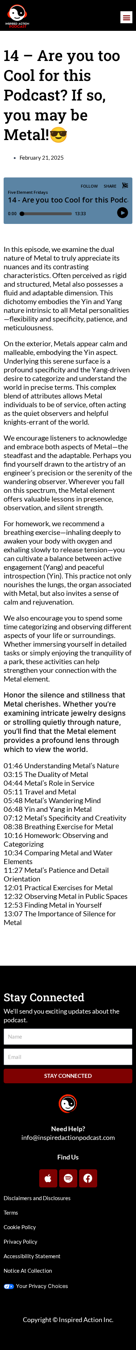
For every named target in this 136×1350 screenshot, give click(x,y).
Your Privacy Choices (42, 1286)
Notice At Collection (28, 1271)
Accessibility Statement (32, 1256)
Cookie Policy (20, 1227)
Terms (11, 1213)
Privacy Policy (20, 1242)
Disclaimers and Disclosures (37, 1198)
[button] (126, 17)
